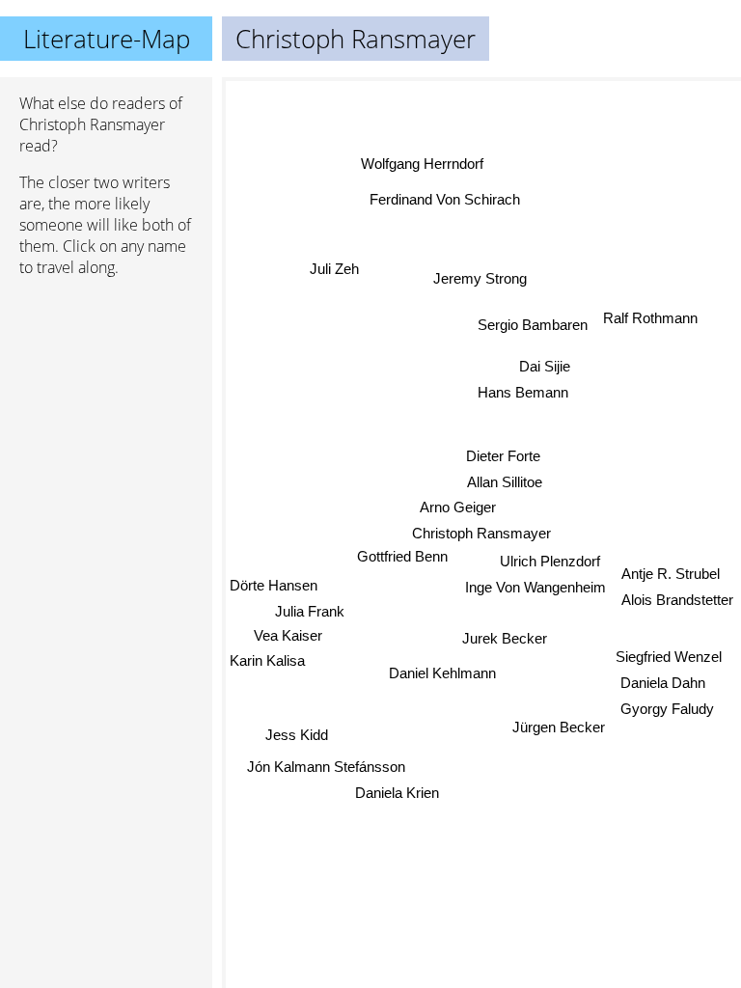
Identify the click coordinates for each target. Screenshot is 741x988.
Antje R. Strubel (670, 573)
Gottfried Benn (402, 557)
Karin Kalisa (267, 660)
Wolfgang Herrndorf (422, 163)
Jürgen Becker (558, 727)
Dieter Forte (503, 456)
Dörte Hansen (273, 586)
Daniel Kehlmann (443, 675)
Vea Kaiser (288, 635)
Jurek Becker (504, 638)
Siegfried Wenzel (669, 655)
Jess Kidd (296, 735)
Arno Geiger (458, 507)
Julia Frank (309, 611)
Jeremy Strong (480, 278)
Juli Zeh (334, 269)
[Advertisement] (106, 394)
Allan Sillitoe (504, 482)
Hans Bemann (523, 392)
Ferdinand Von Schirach (445, 199)
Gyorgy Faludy (667, 708)
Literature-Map (106, 38)
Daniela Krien (397, 792)
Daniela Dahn (663, 681)
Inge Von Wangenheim (535, 586)
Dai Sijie (544, 366)
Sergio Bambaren (533, 324)
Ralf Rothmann (650, 318)
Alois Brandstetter (677, 599)
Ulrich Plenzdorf (550, 561)
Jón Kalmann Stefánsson (326, 766)
